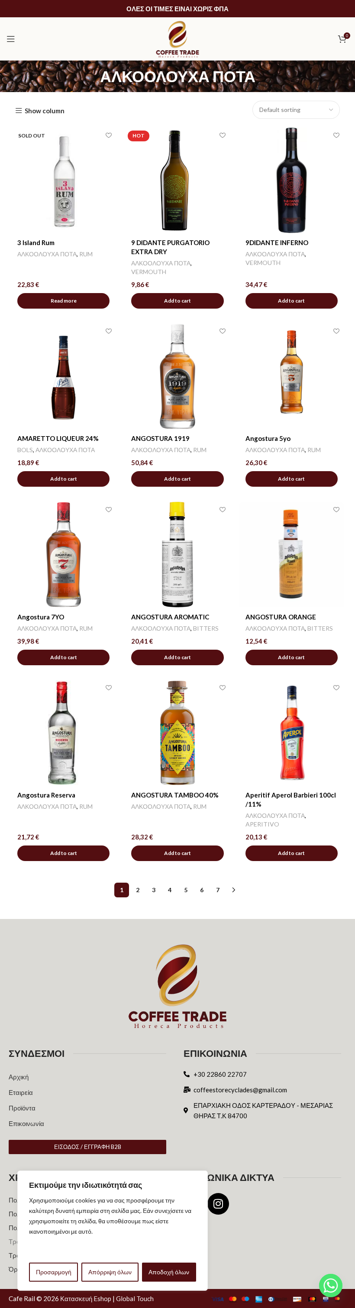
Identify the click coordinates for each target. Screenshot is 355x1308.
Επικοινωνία (26, 1123)
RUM (86, 254)
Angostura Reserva (46, 795)
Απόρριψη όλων (110, 1272)
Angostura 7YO (40, 617)
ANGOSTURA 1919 (160, 438)
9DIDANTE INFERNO (276, 242)
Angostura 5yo (267, 438)
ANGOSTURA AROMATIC (170, 617)
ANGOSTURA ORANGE (280, 617)
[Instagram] (218, 1204)
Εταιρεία (21, 1092)
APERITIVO (262, 824)
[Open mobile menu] (10, 39)
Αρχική (19, 1077)
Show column (45, 111)
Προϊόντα (22, 1108)
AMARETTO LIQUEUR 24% (58, 438)
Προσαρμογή (53, 1272)
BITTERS (206, 628)
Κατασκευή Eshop (85, 1298)
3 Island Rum (36, 242)
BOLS (25, 449)
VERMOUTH (148, 271)
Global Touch (135, 1298)
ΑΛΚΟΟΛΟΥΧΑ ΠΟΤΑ (47, 254)
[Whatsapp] (330, 1285)
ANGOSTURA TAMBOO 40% (175, 795)
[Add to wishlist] (108, 135)
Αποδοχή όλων (168, 1272)
